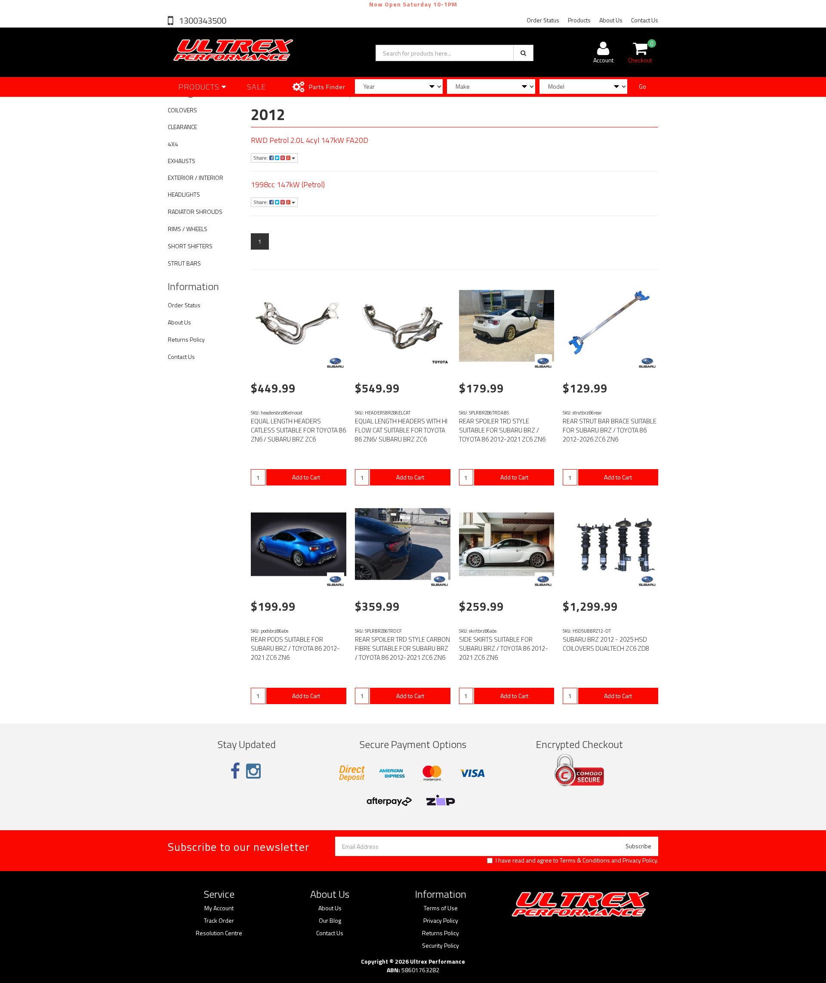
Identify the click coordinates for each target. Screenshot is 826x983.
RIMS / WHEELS (187, 228)
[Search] (523, 53)
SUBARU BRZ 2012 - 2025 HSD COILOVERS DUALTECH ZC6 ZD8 (606, 643)
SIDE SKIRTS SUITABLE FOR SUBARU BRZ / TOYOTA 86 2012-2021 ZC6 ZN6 (503, 648)
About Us (611, 20)
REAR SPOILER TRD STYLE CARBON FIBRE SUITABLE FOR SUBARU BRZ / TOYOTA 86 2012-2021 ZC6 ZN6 (402, 648)
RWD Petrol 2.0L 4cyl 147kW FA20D (309, 140)
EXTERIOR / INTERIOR (195, 177)
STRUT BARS (184, 263)
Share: (261, 158)
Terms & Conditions (585, 860)
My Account (219, 908)
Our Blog (330, 920)
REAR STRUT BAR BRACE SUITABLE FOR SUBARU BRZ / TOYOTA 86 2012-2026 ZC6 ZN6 (609, 430)
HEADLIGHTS (184, 194)
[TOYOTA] (439, 362)
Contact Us (644, 20)
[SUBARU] (335, 362)
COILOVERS (182, 109)
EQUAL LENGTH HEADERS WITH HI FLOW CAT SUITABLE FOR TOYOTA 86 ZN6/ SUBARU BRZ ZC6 (401, 430)
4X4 (173, 143)
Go (642, 86)
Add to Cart (306, 477)
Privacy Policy (640, 860)
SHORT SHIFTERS (190, 245)
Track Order (219, 920)
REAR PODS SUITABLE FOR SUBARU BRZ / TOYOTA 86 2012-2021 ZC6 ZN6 (295, 648)
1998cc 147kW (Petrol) (288, 184)
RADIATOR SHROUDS (195, 211)
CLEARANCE (182, 126)
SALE (256, 87)
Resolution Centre (219, 933)
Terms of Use (441, 908)
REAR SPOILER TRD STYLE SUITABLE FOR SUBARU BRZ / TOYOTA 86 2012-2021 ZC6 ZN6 (502, 430)
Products (579, 20)
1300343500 (201, 20)
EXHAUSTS (181, 160)
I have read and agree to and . (577, 860)
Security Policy (440, 945)
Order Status (543, 20)
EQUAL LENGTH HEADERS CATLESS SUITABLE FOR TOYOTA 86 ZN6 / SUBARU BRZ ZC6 (298, 430)
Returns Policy (186, 339)
